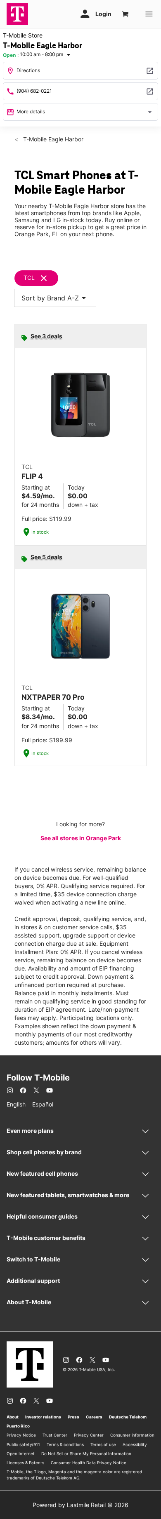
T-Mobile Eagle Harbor (52, 139)
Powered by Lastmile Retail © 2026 (80, 1504)
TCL (29, 277)
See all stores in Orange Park (80, 838)
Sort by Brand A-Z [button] (55, 298)
